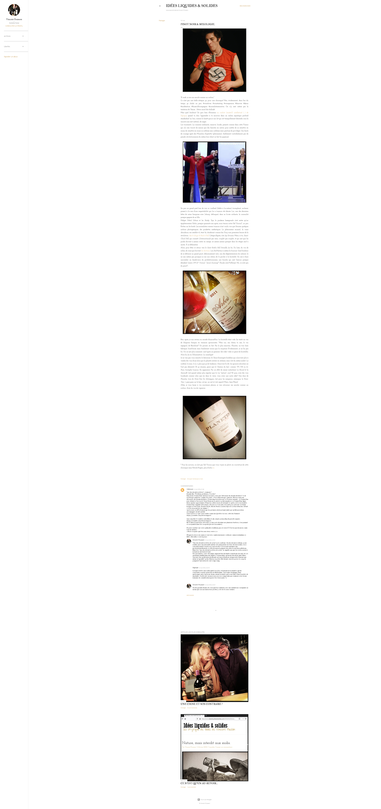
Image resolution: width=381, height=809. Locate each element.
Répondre (190, 595)
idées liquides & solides (192, 6)
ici (213, 468)
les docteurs (205, 251)
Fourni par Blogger (206, 799)
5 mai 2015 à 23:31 (210, 585)
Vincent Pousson (198, 540)
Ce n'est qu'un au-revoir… (199, 783)
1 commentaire (191, 787)
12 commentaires (192, 708)
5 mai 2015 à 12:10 (210, 540)
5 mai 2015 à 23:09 (204, 567)
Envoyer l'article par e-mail (195, 479)
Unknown (190, 489)
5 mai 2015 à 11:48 (199, 489)
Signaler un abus (10, 57)
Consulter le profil (14, 26)
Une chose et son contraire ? (202, 704)
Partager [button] (162, 21)
